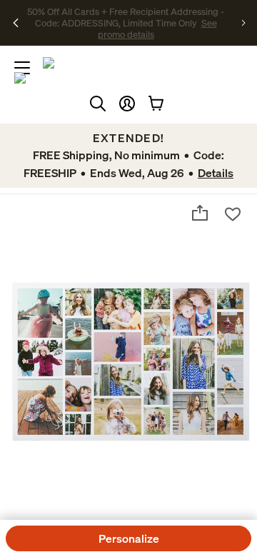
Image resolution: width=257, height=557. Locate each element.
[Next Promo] (244, 23)
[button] (127, 103)
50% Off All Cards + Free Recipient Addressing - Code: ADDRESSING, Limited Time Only (125, 17)
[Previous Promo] (16, 23)
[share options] (200, 213)
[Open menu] (22, 67)
